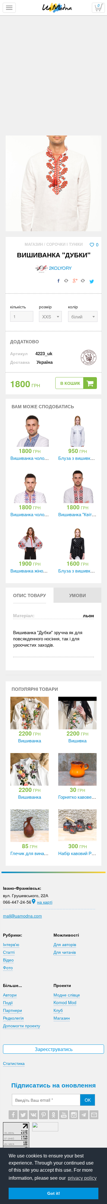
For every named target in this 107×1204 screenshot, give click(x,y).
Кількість (18, 307)
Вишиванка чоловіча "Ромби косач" (46, 514)
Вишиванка (29, 740)
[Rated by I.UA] (45, 1130)
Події (8, 1002)
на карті (44, 902)
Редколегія (13, 1018)
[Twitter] (23, 1114)
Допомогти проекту (21, 1025)
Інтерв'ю (11, 944)
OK (88, 1100)
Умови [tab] (77, 595)
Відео (8, 960)
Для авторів (65, 944)
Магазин (34, 244)
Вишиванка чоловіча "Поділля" (41, 458)
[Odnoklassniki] (53, 1114)
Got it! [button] (53, 1193)
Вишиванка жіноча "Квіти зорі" (40, 570)
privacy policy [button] (82, 1178)
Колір (73, 307)
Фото (8, 967)
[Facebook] (13, 1114)
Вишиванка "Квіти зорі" (81, 514)
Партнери (12, 1010)
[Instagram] (73, 1114)
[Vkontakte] (33, 1114)
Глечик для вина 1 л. (31, 853)
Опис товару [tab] (29, 595)
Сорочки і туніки (64, 244)
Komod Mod (65, 1002)
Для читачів (65, 952)
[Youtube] (63, 1114)
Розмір (45, 307)
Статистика (14, 1063)
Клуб (58, 1010)
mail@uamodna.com (22, 916)
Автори (10, 995)
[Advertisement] (53, 91)
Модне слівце (67, 995)
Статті (9, 952)
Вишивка (77, 740)
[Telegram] (83, 1114)
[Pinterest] (43, 1114)
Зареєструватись (54, 1049)
